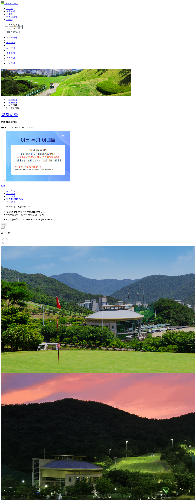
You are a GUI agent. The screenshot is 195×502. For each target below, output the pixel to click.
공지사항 (9, 114)
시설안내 (10, 63)
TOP (4, 224)
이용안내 (10, 42)
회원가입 (10, 11)
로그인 (9, 8)
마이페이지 (11, 17)
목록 (3, 186)
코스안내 (10, 58)
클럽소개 (10, 53)
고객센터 (10, 48)
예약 (9, 14)
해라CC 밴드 (11, 4)
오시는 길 (10, 191)
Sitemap (9, 19)
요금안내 (12, 102)
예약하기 (12, 100)
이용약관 (10, 202)
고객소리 (10, 196)
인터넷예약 (11, 37)
